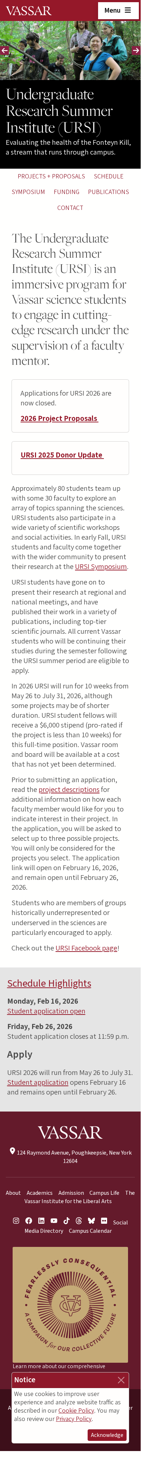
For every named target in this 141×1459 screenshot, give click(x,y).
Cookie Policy (76, 1410)
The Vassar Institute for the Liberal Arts (80, 1197)
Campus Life (104, 1193)
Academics (40, 1193)
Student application (38, 1082)
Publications (108, 192)
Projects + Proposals (51, 176)
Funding (66, 192)
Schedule (108, 176)
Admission (71, 1193)
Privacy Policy (74, 1419)
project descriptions (69, 789)
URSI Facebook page (86, 948)
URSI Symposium (101, 566)
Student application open (46, 1011)
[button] (11, 50)
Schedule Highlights (49, 983)
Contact (70, 207)
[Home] (29, 10)
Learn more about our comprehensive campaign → (59, 1370)
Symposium (28, 192)
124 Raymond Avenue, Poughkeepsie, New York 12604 (74, 1157)
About (13, 1193)
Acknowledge (107, 1435)
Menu (113, 10)
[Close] (121, 1380)
